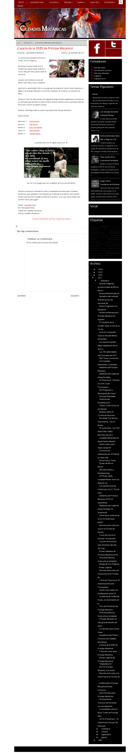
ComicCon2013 (104, 244)
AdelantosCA (116, 229)
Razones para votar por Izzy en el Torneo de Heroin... (108, 528)
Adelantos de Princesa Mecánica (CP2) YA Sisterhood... (108, 499)
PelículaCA (94, 253)
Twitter (100, 256)
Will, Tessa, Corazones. (109, 358)
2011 (100, 278)
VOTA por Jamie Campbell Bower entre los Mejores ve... (108, 479)
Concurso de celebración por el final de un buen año (108, 454)
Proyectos (94, 256)
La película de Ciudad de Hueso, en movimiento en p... (108, 600)
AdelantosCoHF (114, 231)
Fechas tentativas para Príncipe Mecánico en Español (108, 316)
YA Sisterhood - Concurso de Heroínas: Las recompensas (107, 702)
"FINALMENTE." (105, 664)
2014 (100, 269)
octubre (104, 731)
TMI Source (33, 124)
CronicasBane (115, 244)
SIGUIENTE (75, 296)
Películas (67, 2)
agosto (104, 737)
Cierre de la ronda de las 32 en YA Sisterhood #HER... (109, 519)
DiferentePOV (95, 246)
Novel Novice (34, 121)
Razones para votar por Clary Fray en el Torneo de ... (109, 676)
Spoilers (80, 2)
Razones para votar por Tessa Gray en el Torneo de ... (108, 574)
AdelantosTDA (115, 235)
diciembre (105, 281)
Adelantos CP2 (99, 228)
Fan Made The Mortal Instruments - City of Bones (107, 421)
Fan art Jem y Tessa (107, 460)
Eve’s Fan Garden (36, 127)
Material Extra (114, 248)
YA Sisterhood (107, 256)
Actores (105, 226)
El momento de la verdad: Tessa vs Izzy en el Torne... (109, 326)
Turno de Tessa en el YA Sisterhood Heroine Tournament (109, 583)
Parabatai (117, 250)
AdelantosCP (28, 43)
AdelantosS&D (95, 235)
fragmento (94, 248)
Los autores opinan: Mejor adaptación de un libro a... (108, 345)
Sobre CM (94, 2)
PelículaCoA (102, 253)
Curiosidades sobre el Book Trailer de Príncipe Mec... (108, 712)
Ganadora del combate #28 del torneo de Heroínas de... (108, 299)
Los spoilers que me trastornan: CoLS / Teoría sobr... (108, 489)
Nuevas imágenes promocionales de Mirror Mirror (108, 287)
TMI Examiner (34, 130)
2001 (100, 740)
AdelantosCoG (95, 231)
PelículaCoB (113, 253)
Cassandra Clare (37, 2)
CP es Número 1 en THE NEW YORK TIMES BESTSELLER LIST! (108, 431)
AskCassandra (114, 239)
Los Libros (53, 2)
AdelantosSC (104, 235)
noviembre (105, 729)
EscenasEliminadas (113, 246)
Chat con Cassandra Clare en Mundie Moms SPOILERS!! (107, 335)
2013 (100, 272)
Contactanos (109, 2)
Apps (110, 237)
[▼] (95, 278)
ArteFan (116, 237)
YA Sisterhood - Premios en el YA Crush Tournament (109, 383)
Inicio (21, 2)
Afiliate (20, 6)
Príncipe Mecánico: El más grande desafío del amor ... (107, 622)
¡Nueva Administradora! (109, 293)
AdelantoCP (116, 226)
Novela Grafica (107, 251)
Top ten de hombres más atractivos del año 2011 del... (107, 545)
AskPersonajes (96, 242)
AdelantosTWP (104, 237)
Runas (95, 94)
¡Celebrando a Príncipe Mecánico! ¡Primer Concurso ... (108, 686)
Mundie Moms (35, 134)
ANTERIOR (21, 296)
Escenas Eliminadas (107, 396)
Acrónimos (94, 226)
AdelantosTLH (95, 237)
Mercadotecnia (96, 251)
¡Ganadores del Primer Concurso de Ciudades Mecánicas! (108, 638)
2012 (100, 275)
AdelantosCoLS (97, 233)
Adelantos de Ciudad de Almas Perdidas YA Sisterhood (108, 509)
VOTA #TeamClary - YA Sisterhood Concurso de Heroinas (108, 722)
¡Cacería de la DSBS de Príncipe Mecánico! (45, 48)
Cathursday (95, 244)
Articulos (94, 240)
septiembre (106, 734)
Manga (103, 248)
